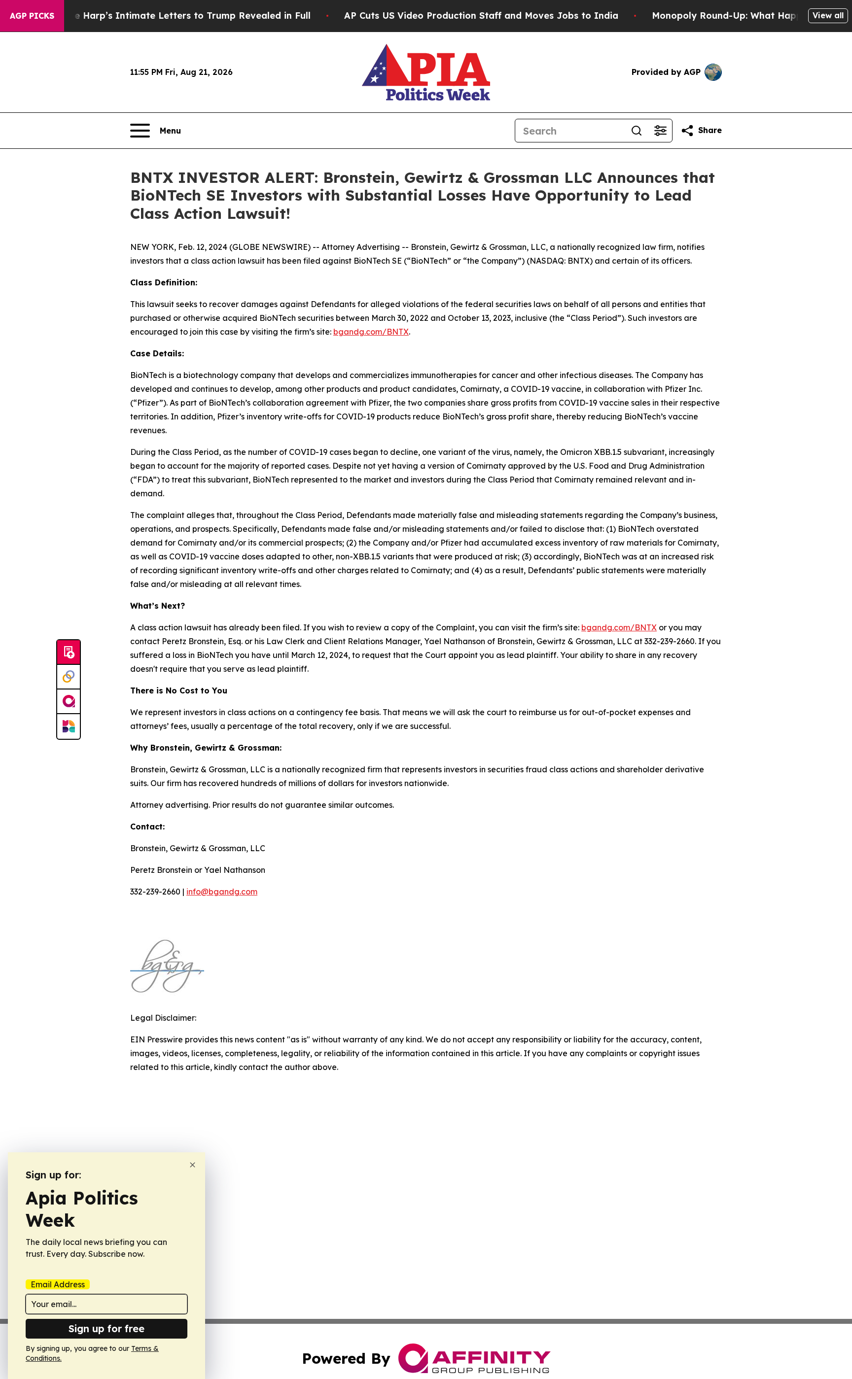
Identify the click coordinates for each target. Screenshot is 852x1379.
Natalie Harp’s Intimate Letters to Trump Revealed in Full (178, 15)
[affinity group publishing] (68, 702)
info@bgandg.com (221, 891)
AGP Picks (32, 16)
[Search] (636, 130)
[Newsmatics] (68, 726)
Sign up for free (106, 1328)
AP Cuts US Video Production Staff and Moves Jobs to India (481, 15)
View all (828, 15)
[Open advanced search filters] (660, 130)
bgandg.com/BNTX (371, 332)
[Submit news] (68, 652)
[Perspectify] (68, 677)
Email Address (58, 1284)
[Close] (192, 1165)
